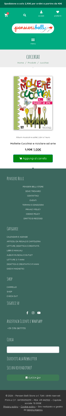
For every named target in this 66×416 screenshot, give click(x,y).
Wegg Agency (34, 409)
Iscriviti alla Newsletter (22, 358)
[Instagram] (33, 313)
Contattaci (33, 195)
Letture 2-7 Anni (15, 259)
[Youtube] (39, 313)
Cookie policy (33, 214)
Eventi (33, 200)
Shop (9, 291)
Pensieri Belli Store (33, 186)
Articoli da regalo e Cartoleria (24, 241)
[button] (33, 39)
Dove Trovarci (33, 191)
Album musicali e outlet (27, 137)
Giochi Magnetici (15, 268)
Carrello (12, 287)
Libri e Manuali (15, 250)
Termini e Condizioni (33, 205)
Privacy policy (33, 209)
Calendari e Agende (17, 237)
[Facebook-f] (27, 313)
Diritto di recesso (33, 218)
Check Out (12, 296)
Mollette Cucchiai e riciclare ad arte (33, 143)
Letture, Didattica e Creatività (23, 246)
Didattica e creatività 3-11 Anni (23, 264)
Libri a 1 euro (44, 137)
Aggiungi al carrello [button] (35, 158)
